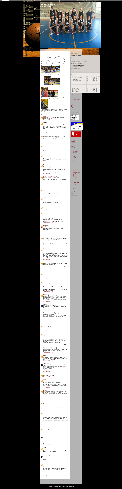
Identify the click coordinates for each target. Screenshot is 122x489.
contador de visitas (74, 195)
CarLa (44, 374)
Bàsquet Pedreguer (74, 104)
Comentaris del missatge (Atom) (51, 482)
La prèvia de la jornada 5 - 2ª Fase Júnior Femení (77, 172)
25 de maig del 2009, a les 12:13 (48, 291)
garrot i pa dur (45, 455)
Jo (43, 304)
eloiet (44, 122)
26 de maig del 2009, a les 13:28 (48, 444)
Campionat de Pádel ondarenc (76, 164)
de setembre (75, 153)
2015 (73, 141)
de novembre (75, 151)
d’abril (74, 184)
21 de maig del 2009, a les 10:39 (48, 119)
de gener (74, 188)
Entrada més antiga (65, 480)
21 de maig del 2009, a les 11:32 (48, 132)
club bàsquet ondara (47, 4)
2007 (73, 191)
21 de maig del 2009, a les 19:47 (48, 203)
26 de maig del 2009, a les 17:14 (48, 475)
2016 (73, 140)
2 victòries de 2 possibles (76, 179)
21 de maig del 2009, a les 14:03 (48, 173)
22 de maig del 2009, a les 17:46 (48, 234)
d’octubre (74, 152)
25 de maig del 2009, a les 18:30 (48, 371)
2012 (73, 145)
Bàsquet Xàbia (73, 105)
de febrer (74, 187)
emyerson (64, 486)
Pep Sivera (45, 154)
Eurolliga (72, 107)
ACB (71, 106)
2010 (73, 147)
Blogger (74, 486)
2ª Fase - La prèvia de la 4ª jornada (76, 176)
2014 (73, 142)
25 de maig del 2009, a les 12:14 (48, 301)
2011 (73, 146)
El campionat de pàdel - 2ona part (76, 162)
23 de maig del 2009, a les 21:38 (48, 259)
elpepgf (44, 116)
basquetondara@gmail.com (75, 95)
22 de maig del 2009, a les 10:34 (48, 222)
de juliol (74, 156)
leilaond (44, 225)
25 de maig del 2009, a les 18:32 (48, 376)
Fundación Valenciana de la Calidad (49, 176)
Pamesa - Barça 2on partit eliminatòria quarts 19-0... (77, 167)
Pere (44, 164)
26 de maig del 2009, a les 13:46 (48, 452)
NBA (71, 108)
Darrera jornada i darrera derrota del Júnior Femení (76, 170)
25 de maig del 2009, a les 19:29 (48, 387)
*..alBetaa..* (45, 363)
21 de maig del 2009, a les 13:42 (48, 161)
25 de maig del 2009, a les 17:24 (48, 352)
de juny (74, 157)
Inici (55, 480)
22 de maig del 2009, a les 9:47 (48, 209)
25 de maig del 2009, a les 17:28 (48, 360)
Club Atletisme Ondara (74, 112)
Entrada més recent (45, 480)
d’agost (74, 155)
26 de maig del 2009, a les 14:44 (48, 460)
